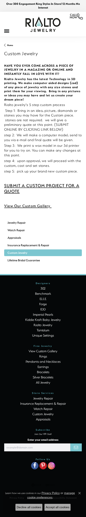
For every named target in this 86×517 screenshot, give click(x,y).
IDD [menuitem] (43, 309)
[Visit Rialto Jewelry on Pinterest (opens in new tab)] (43, 465)
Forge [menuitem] (43, 304)
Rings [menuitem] (43, 356)
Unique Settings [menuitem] (43, 335)
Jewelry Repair (43, 398)
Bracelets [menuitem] (43, 372)
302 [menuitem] (43, 288)
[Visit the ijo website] (50, 485)
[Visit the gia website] (36, 485)
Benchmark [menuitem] (43, 293)
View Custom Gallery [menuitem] (43, 351)
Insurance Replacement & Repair (43, 403)
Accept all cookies (57, 507)
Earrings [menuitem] (43, 367)
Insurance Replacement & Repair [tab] (28, 245)
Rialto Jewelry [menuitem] (43, 325)
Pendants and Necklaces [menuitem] (43, 361)
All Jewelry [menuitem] (43, 382)
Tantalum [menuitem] (43, 330)
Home (10, 45)
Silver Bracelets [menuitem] (43, 377)
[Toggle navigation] (8, 32)
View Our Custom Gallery (28, 205)
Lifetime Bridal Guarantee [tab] (24, 260)
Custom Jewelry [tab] (17, 253)
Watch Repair (43, 409)
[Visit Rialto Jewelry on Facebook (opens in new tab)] (34, 465)
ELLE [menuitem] (43, 299)
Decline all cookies (29, 507)
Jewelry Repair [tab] (17, 223)
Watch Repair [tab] (16, 230)
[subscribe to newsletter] (76, 447)
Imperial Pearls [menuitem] (43, 314)
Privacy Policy (51, 493)
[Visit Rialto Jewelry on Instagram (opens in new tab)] (51, 465)
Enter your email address (43, 439)
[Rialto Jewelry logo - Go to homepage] (43, 24)
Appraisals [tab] (14, 238)
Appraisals (43, 419)
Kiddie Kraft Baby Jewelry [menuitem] (43, 320)
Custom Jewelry (43, 414)
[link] (76, 16)
